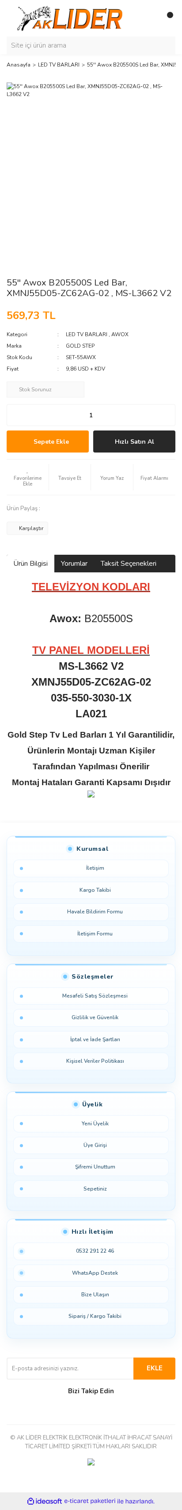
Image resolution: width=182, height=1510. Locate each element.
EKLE (155, 1368)
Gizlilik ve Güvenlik (95, 1017)
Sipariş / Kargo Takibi (94, 1316)
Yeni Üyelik (95, 1123)
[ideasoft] (44, 1501)
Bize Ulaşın (95, 1294)
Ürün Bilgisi (30, 563)
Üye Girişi (95, 1145)
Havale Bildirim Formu (95, 911)
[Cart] (166, 18)
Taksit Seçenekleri (128, 563)
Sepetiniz (95, 1188)
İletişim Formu (95, 933)
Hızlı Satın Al (134, 442)
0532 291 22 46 (95, 1250)
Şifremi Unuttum (95, 1166)
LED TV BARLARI (86, 334)
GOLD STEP (80, 345)
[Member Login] (148, 18)
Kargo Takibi (95, 890)
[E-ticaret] (90, 1501)
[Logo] (71, 18)
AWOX (120, 334)
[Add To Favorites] (28, 477)
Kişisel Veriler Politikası (95, 1061)
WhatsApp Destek (95, 1272)
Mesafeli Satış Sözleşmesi (95, 995)
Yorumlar (74, 563)
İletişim (95, 868)
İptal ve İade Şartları (95, 1039)
